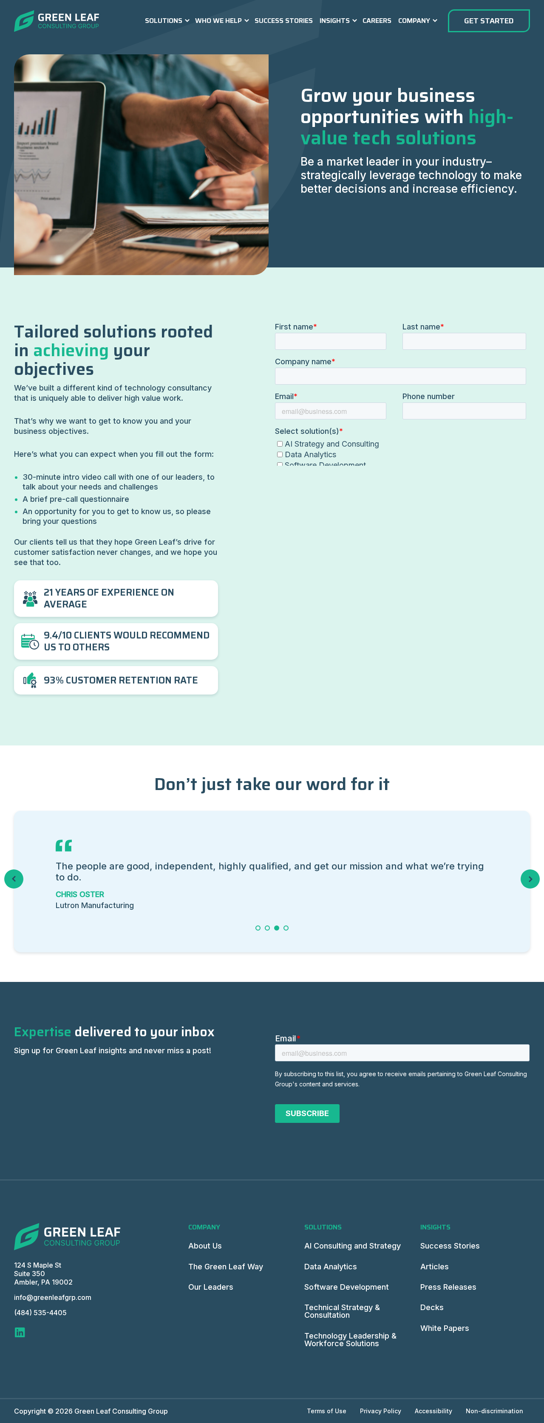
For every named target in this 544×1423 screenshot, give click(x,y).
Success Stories (284, 20)
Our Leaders (210, 1286)
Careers (377, 20)
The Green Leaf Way (225, 1266)
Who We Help (218, 20)
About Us (205, 1245)
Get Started (489, 21)
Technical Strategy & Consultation (342, 1311)
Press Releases (448, 1286)
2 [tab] (268, 928)
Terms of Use (326, 1411)
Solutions (163, 20)
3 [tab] (277, 928)
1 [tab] (257, 928)
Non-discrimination (494, 1411)
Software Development (346, 1286)
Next (530, 879)
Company (414, 20)
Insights (335, 20)
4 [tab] (286, 928)
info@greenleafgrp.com (52, 1297)
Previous (13, 879)
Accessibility (433, 1411)
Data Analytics (330, 1266)
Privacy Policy (380, 1411)
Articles (434, 1266)
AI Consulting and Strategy (352, 1245)
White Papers (444, 1328)
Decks (432, 1307)
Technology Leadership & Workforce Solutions (350, 1339)
